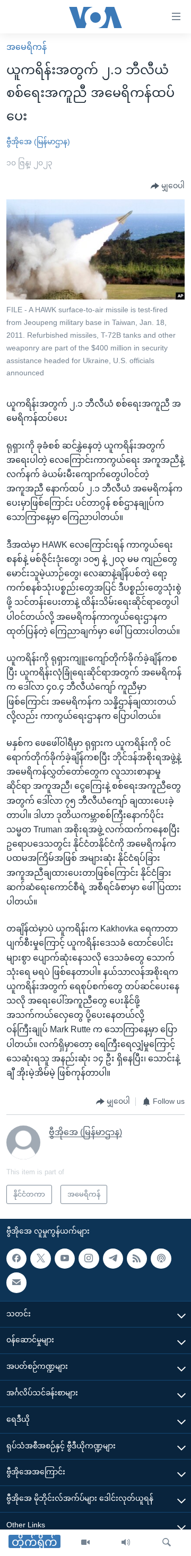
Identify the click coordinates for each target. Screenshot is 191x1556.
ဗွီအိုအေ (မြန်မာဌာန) (38, 141)
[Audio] (126, 1542)
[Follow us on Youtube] (65, 1259)
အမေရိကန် (26, 46)
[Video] (85, 1542)
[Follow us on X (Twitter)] (40, 1259)
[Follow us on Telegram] (113, 1259)
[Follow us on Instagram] (89, 1259)
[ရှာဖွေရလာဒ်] (167, 1542)
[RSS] (137, 1259)
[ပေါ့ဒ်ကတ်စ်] (161, 1259)
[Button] (168, 186)
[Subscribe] (16, 1282)
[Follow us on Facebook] (16, 1259)
